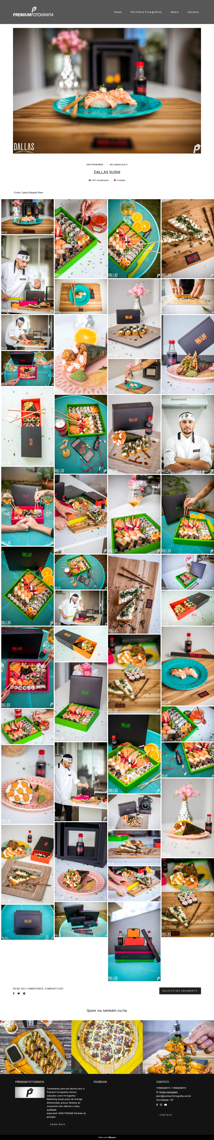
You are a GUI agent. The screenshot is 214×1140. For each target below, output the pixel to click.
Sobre (175, 12)
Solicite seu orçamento (180, 991)
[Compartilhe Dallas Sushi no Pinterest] (24, 993)
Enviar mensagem (168, 1092)
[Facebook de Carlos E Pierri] (157, 1105)
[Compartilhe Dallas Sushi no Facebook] (13, 993)
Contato (193, 12)
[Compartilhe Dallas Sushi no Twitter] (19, 993)
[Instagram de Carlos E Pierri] (161, 1105)
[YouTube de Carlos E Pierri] (165, 1105)
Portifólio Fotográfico (146, 12)
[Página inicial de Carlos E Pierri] (33, 12)
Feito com (107, 1137)
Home (118, 12)
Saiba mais (57, 1124)
